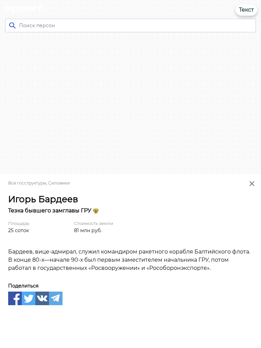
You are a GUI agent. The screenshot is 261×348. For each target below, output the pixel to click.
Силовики (59, 183)
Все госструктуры (27, 183)
